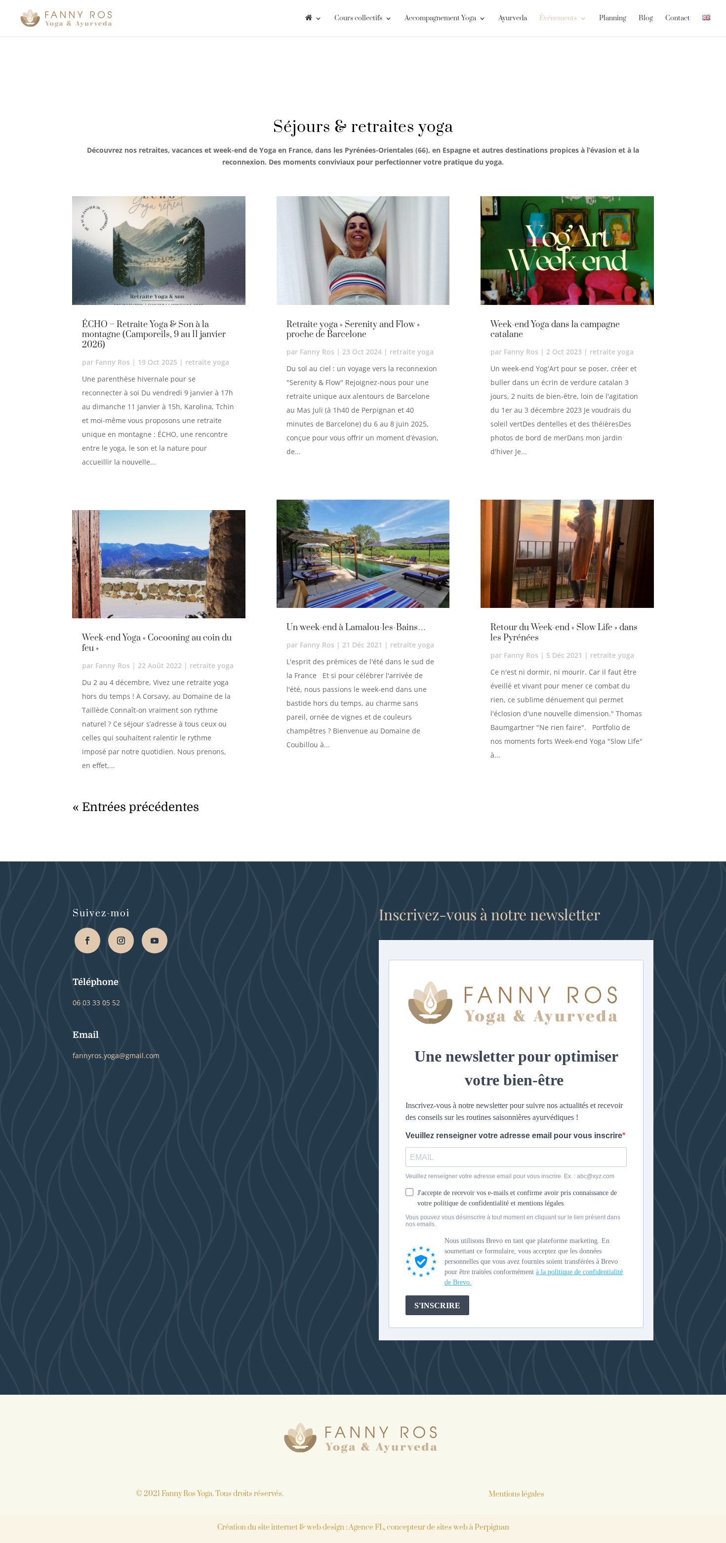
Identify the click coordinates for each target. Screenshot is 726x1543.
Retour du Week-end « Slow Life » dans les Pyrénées (564, 632)
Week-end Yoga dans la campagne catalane (555, 330)
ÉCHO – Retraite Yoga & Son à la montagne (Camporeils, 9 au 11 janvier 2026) (154, 335)
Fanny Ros (112, 362)
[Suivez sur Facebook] (87, 940)
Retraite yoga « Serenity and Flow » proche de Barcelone (353, 330)
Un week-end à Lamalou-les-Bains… (356, 627)
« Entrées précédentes (136, 807)
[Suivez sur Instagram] (121, 940)
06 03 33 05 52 (96, 1002)
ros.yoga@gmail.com (116, 1055)
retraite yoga (207, 362)
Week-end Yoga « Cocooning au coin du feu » (157, 643)
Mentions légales (516, 1494)
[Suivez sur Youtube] (154, 940)
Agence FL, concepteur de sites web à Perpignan (429, 1527)
